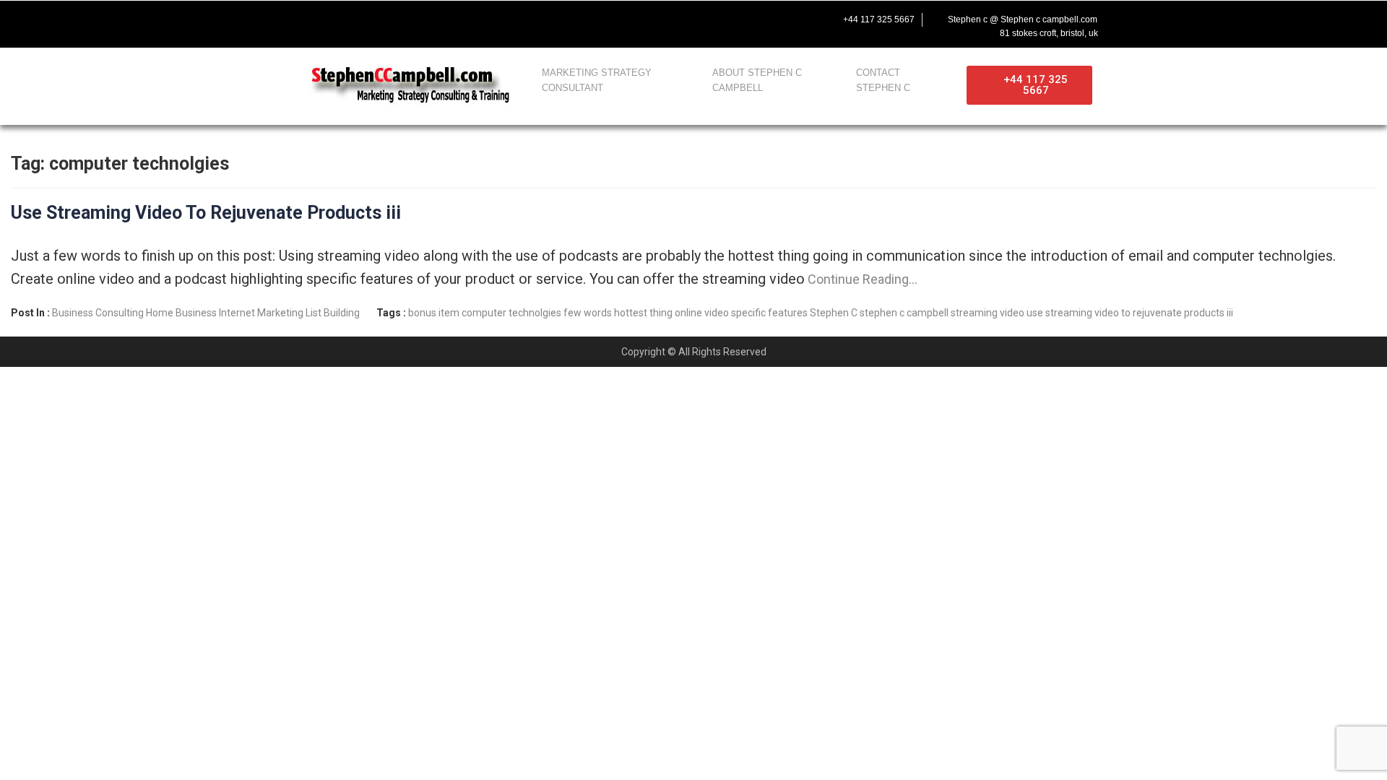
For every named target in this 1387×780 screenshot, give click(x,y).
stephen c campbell (904, 312)
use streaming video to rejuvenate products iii (1130, 312)
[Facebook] (300, 19)
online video (702, 312)
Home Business (181, 312)
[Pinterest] (421, 19)
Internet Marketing (261, 312)
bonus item (433, 312)
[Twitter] (330, 19)
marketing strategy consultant (597, 80)
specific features (769, 312)
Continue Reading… (861, 279)
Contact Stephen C (883, 80)
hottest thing (643, 312)
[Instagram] (391, 19)
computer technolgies (511, 312)
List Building (333, 312)
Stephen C (833, 312)
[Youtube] (361, 19)
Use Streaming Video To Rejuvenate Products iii (206, 212)
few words (587, 312)
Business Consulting (98, 312)
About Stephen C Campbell (757, 80)
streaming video (987, 312)
